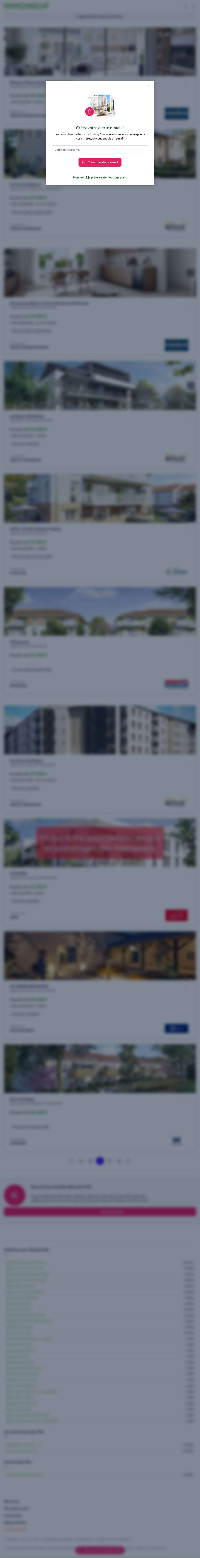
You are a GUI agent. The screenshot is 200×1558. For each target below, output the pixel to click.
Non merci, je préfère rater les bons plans (100, 177)
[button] (149, 86)
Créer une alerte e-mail (102, 162)
